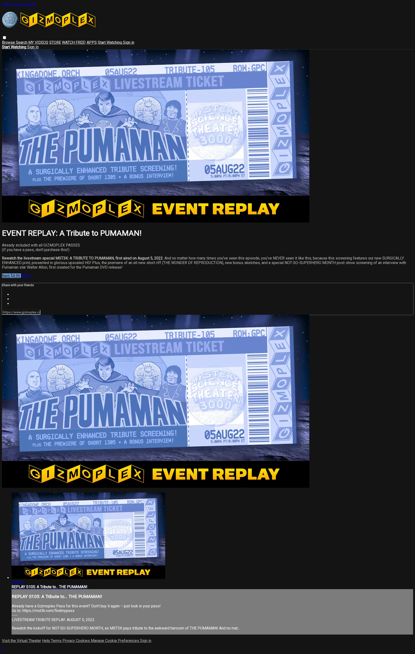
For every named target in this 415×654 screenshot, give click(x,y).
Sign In (33, 47)
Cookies (83, 640)
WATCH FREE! (74, 42)
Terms (56, 640)
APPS (92, 42)
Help (46, 640)
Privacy (69, 640)
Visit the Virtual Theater (21, 640)
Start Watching (110, 42)
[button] (4, 37)
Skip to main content (19, 4)
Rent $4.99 (11, 275)
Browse (9, 42)
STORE (55, 42)
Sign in (128, 42)
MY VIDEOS (38, 42)
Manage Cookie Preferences (115, 640)
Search (22, 42)
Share (26, 275)
